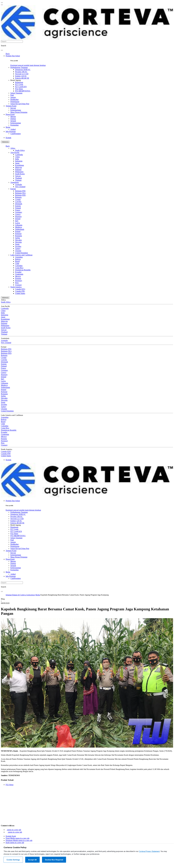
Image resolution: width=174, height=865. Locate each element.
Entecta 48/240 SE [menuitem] (22, 78)
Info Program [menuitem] (11, 131)
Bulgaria (18, 197)
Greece (17, 214)
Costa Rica (19, 268)
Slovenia (18, 242)
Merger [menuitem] (13, 117)
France (17, 210)
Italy (16, 221)
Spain (17, 244)
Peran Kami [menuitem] (10, 114)
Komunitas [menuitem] (14, 125)
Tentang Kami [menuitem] (11, 106)
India (17, 159)
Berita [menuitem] (8, 127)
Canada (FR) (20, 291)
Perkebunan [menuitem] (14, 102)
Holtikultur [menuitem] (14, 99)
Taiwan (18, 176)
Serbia (17, 238)
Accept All (32, 860)
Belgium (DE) (20, 195)
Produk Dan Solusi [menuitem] (13, 56)
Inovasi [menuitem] (13, 108)
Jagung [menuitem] (13, 97)
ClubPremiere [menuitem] (15, 134)
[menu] (2, 2)
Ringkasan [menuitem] (19, 82)
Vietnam (18, 180)
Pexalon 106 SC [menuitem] (21, 72)
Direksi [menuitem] (13, 119)
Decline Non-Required (54, 860)
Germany (18, 212)
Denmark (18, 204)
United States (20, 293)
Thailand (18, 178)
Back (8, 54)
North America (16, 287)
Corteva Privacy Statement (149, 851)
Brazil (17, 261)
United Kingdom (21, 253)
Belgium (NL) (20, 193)
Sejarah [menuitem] (13, 121)
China (17, 157)
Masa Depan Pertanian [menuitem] (18, 112)
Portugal (18, 234)
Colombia (18, 266)
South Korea (20, 174)
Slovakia (18, 240)
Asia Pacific (14, 152)
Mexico (18, 276)
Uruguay (18, 285)
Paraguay (18, 281)
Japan (17, 163)
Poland (17, 231)
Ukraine (18, 251)
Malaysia (18, 167)
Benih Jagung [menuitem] (15, 80)
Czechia (18, 202)
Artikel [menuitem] (13, 129)
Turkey (17, 249)
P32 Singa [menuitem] (19, 89)
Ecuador (18, 272)
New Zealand (20, 187)
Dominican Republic (23, 270)
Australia (18, 184)
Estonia (18, 206)
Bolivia (18, 259)
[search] (2, 50)
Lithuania (18, 225)
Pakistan (18, 170)
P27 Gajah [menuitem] (19, 84)
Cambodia (19, 155)
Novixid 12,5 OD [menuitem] (21, 74)
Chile (17, 263)
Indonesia (5, 142)
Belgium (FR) (20, 191)
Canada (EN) (20, 289)
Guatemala (19, 274)
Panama (18, 278)
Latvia (17, 223)
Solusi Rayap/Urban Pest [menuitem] (19, 104)
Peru (17, 283)
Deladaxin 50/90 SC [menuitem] (22, 70)
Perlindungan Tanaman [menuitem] (19, 67)
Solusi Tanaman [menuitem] (16, 93)
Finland (18, 208)
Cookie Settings (13, 860)
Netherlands (19, 229)
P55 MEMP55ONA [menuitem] (22, 91)
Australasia (14, 182)
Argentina (19, 257)
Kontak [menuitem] (8, 138)
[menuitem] (28, 65)
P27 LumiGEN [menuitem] (21, 87)
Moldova (18, 227)
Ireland (17, 219)
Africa (12, 148)
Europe (13, 189)
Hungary (18, 217)
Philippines (19, 172)
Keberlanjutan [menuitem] (15, 110)
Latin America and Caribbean (21, 255)
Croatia (18, 199)
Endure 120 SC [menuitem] (21, 76)
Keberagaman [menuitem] (15, 123)
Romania (18, 236)
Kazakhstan (19, 165)
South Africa (20, 150)
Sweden (18, 246)
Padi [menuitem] (12, 95)
